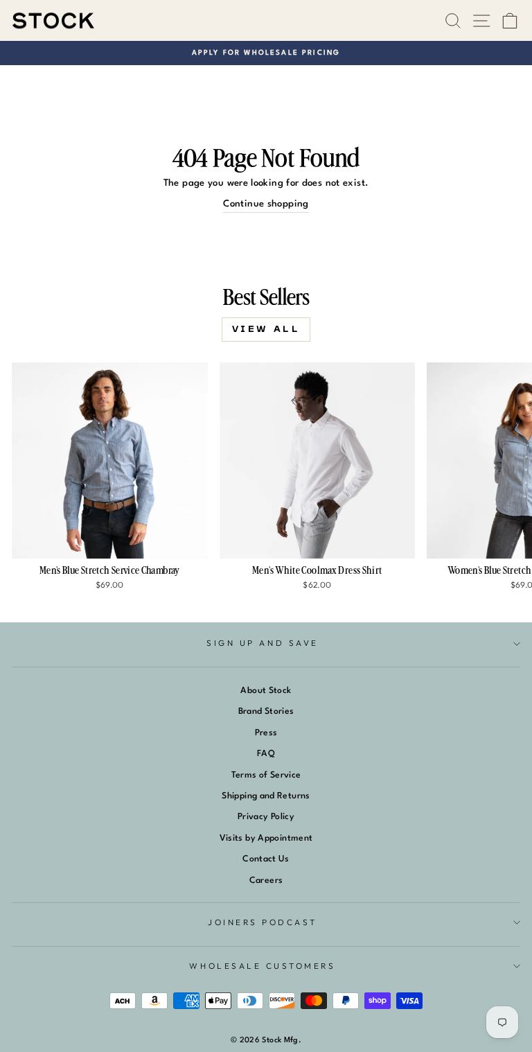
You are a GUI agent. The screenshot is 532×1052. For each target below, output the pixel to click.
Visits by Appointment (266, 838)
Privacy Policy (266, 816)
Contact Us (266, 858)
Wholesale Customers (262, 966)
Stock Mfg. (281, 1040)
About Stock (265, 690)
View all (266, 329)
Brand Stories (266, 711)
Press (266, 732)
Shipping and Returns (266, 795)
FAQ (266, 753)
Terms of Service (266, 775)
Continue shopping (265, 204)
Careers (266, 880)
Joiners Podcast (262, 922)
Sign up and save (262, 643)
